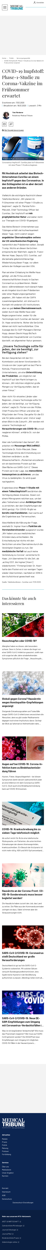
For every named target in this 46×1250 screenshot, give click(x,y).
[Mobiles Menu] (5, 7)
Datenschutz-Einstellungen (23, 1202)
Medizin (5, 1139)
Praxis (4, 1142)
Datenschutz (7, 1199)
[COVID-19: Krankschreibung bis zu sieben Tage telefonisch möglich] (23, 813)
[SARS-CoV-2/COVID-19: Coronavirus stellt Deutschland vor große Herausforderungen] (23, 937)
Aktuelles (6, 1135)
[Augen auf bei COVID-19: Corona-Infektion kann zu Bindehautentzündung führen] (23, 748)
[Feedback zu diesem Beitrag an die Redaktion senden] (11, 124)
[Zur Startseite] (17, 7)
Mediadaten (6, 1170)
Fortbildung (6, 1154)
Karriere (5, 1176)
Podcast (5, 1151)
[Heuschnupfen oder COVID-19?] (23, 625)
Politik (4, 1145)
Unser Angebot (8, 1173)
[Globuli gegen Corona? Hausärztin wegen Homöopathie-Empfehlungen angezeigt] (23, 683)
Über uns (5, 1166)
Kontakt (5, 1188)
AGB (3, 1195)
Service (5, 1162)
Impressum (6, 1192)
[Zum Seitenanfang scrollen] (41, 1245)
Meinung (5, 1148)
